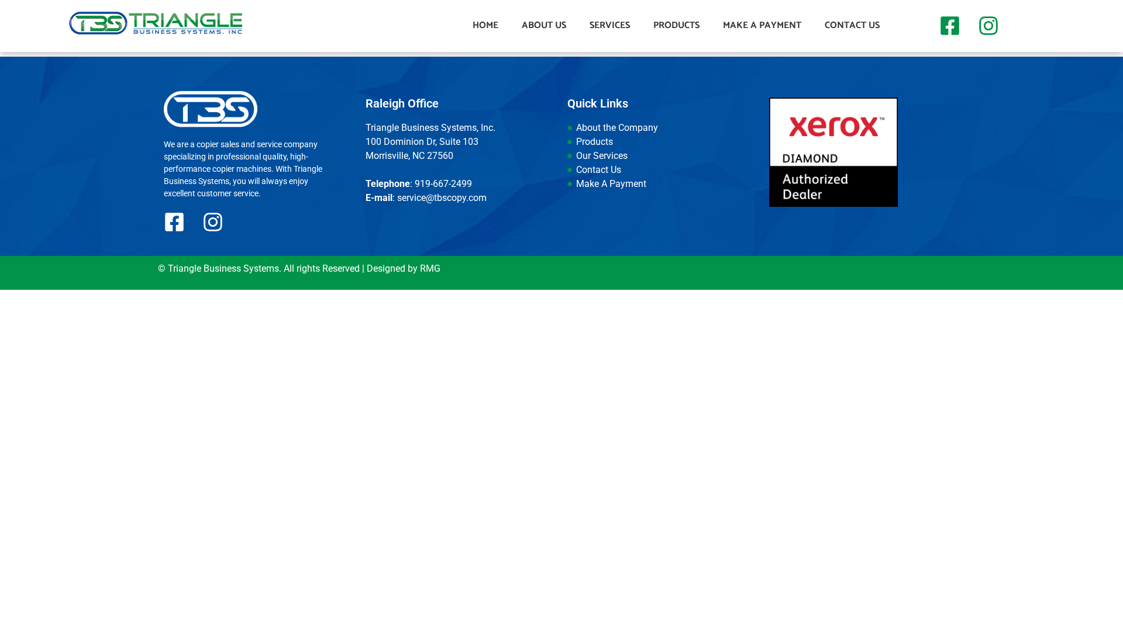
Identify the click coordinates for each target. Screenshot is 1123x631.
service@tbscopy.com (442, 197)
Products (676, 25)
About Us (544, 25)
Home (485, 25)
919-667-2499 (443, 183)
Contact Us (852, 25)
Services (610, 25)
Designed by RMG (403, 268)
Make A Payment (762, 25)
